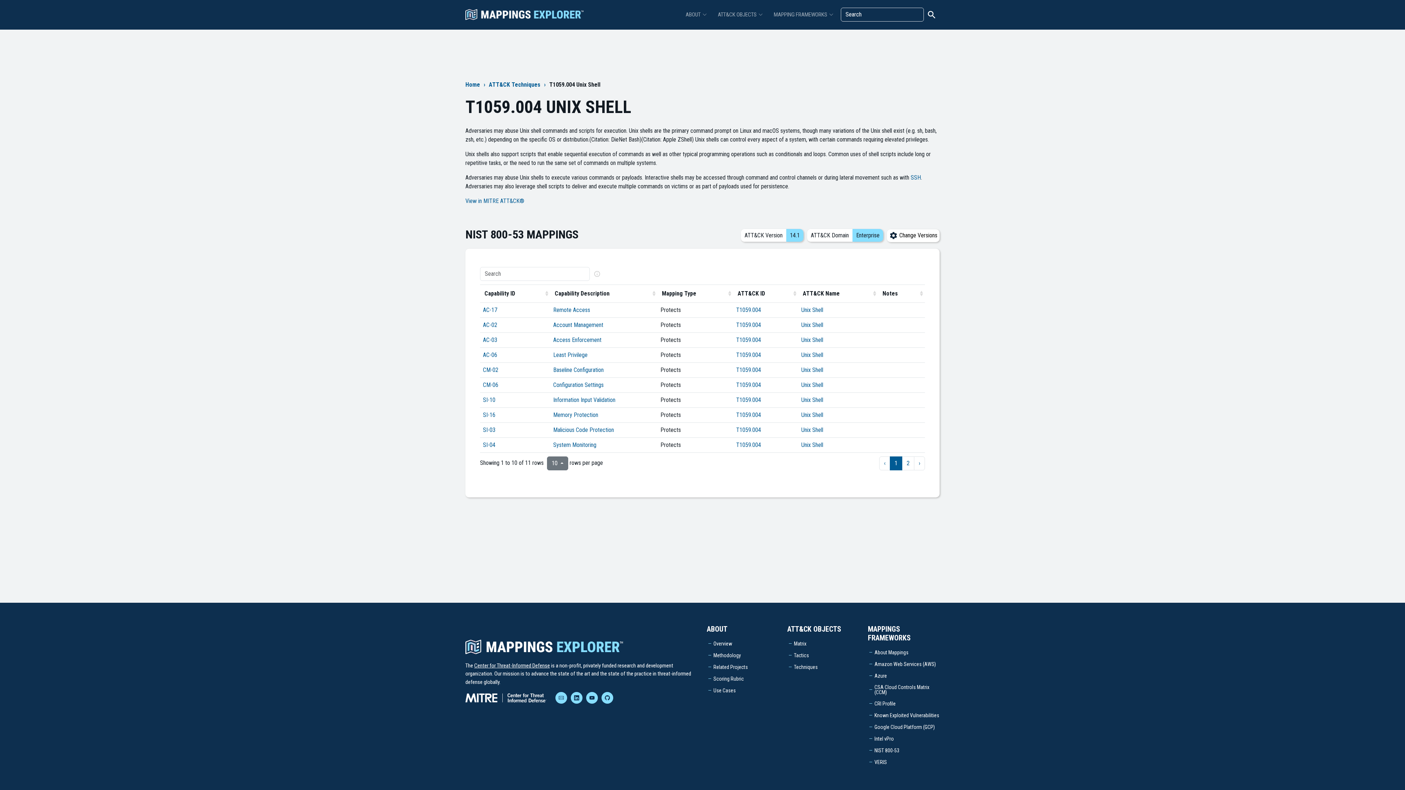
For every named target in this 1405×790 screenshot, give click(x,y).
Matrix (800, 643)
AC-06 (490, 354)
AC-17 (490, 309)
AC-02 (490, 324)
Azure (880, 675)
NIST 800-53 (886, 750)
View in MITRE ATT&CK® (494, 201)
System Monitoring (574, 444)
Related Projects (730, 667)
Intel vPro (884, 738)
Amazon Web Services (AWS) (905, 664)
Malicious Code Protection (583, 429)
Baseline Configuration (578, 369)
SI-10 (489, 399)
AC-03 (490, 339)
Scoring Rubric (728, 678)
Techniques (806, 667)
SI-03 (489, 429)
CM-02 (490, 369)
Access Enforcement (577, 339)
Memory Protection (575, 414)
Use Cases (724, 690)
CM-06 (490, 384)
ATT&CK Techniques (514, 84)
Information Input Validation (584, 399)
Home (472, 84)
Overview (722, 643)
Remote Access (571, 309)
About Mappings (891, 652)
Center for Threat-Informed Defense (512, 665)
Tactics (801, 655)
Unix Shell (812, 309)
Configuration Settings (578, 384)
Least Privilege (570, 354)
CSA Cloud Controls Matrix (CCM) (901, 690)
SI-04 (489, 444)
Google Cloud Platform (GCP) (904, 727)
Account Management (578, 324)
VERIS (880, 762)
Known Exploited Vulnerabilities (906, 715)
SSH (916, 177)
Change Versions (917, 235)
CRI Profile (885, 703)
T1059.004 (748, 309)
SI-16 (489, 414)
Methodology (727, 655)
